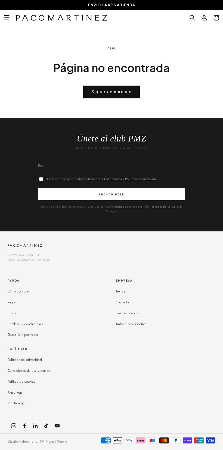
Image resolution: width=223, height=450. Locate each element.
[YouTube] (57, 425)
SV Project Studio (53, 441)
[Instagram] (13, 425)
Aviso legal (16, 392)
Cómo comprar (19, 291)
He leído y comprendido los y (101, 179)
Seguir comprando (111, 91)
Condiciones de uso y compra (30, 370)
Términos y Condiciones (105, 179)
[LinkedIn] (35, 425)
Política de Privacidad (128, 207)
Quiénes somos (127, 313)
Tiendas (121, 291)
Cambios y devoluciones (25, 324)
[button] (7, 18)
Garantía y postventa (23, 334)
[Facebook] (24, 425)
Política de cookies (21, 381)
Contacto (122, 302)
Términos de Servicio (164, 207)
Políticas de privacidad (140, 179)
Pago (11, 302)
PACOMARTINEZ (25, 245)
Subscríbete (111, 194)
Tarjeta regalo (17, 403)
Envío (12, 313)
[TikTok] (46, 425)
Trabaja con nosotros (131, 324)
